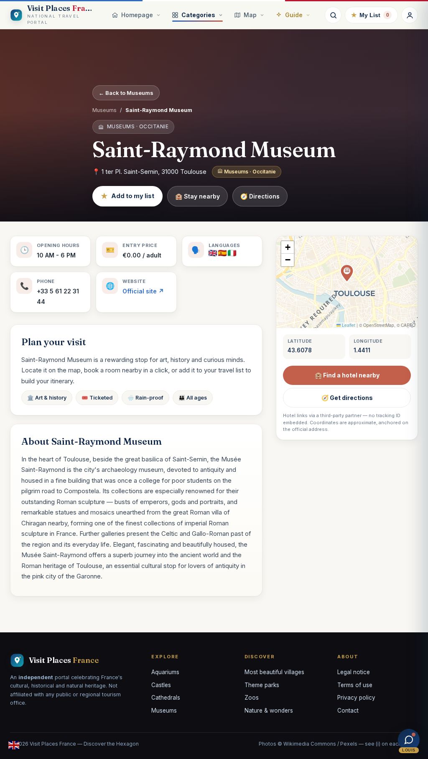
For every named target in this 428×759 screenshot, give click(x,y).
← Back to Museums (126, 92)
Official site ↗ (143, 291)
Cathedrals (165, 697)
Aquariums (165, 672)
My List (370, 14)
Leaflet (348, 325)
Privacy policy (356, 697)
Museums (104, 110)
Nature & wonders (269, 710)
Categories (198, 14)
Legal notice (353, 672)
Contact (348, 710)
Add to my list (127, 196)
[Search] (333, 15)
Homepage (137, 14)
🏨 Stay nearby (197, 196)
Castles (161, 685)
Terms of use (354, 685)
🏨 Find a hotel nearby (347, 375)
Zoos (252, 697)
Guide (294, 14)
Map (250, 14)
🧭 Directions (260, 196)
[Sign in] (409, 15)
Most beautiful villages (274, 672)
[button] (347, 273)
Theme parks (262, 685)
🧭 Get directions (347, 397)
